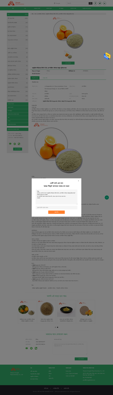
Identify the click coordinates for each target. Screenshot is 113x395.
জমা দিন (56, 212)
